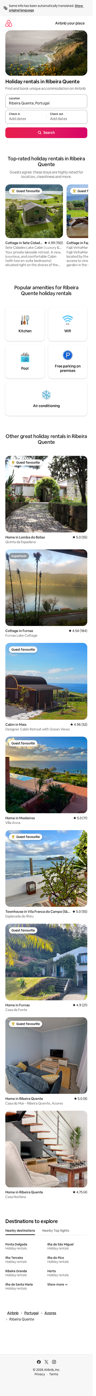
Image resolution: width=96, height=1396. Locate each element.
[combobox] (46, 103)
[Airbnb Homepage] (8, 23)
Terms (53, 1374)
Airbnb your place (70, 23)
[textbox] (26, 119)
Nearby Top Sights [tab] (55, 1231)
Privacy (40, 1374)
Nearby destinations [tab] (20, 1231)
